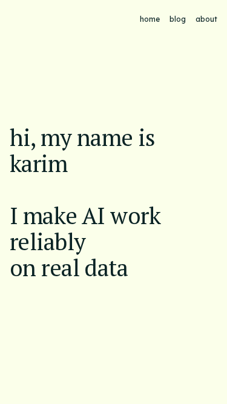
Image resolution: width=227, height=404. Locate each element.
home (150, 19)
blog (177, 19)
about (206, 19)
